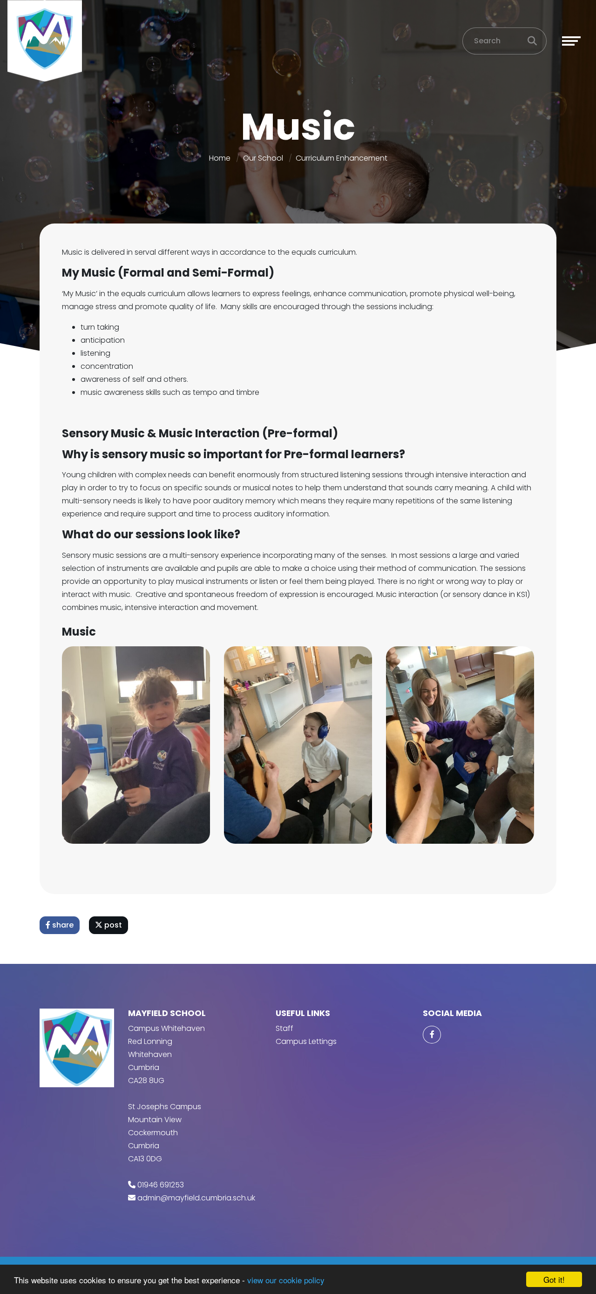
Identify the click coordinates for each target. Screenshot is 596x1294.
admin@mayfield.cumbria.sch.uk (196, 1197)
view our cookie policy (286, 1280)
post (112, 925)
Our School (263, 158)
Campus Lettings (306, 1041)
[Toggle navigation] (571, 41)
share (62, 925)
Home (219, 158)
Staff (284, 1028)
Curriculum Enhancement (341, 158)
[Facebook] (431, 1034)
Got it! (554, 1279)
